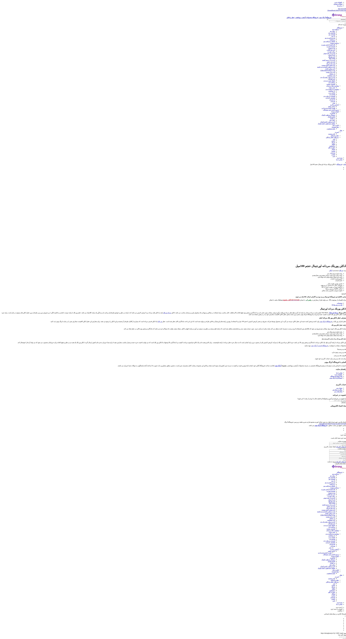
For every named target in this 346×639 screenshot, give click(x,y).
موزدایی (332, 101)
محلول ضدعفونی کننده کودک (326, 123)
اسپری (337, 132)
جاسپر (333, 140)
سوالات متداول (337, 4)
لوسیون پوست (331, 84)
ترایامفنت (332, 146)
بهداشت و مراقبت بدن (332, 89)
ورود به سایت (342, 448)
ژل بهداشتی (331, 91)
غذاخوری (332, 113)
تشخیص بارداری (330, 98)
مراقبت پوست (334, 43)
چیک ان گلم (331, 147)
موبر (333, 103)
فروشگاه (339, 27)
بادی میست (331, 134)
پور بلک (160, 321)
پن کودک (332, 118)
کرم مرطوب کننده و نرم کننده (326, 67)
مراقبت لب (331, 82)
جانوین (333, 154)
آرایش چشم (331, 106)
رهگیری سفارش (337, 390)
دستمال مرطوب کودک (328, 115)
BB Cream (332, 58)
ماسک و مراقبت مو (329, 41)
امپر (334, 139)
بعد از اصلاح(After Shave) (327, 70)
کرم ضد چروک (330, 63)
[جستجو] (345, 23)
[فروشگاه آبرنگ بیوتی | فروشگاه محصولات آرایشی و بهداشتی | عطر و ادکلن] (339, 469)
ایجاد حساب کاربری (340, 463)
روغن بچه (332, 120)
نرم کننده (332, 39)
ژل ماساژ (332, 74)
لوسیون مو (332, 34)
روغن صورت (331, 51)
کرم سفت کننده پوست (328, 65)
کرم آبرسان (331, 55)
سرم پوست (331, 48)
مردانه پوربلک (167, 312)
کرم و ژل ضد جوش (329, 53)
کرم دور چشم (331, 62)
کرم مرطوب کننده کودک (327, 122)
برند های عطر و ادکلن (332, 137)
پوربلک (341, 270)
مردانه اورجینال (333, 312)
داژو (334, 156)
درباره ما (339, 5)
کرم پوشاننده (331, 75)
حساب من (339, 388)
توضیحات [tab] (339, 303)
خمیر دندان (332, 87)
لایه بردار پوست (330, 72)
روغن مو (332, 31)
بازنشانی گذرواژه (341, 447)
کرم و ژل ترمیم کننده (328, 60)
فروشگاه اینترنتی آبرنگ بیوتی (319, 345)
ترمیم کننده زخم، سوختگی (331, 110)
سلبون (333, 151)
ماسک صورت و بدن (329, 80)
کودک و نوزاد (335, 111)
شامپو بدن (332, 94)
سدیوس (332, 153)
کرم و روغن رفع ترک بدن (327, 77)
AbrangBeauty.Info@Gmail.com (336, 10)
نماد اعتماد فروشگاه (336, 376)
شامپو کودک (331, 116)
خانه (344, 164)
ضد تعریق (332, 99)
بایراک (333, 142)
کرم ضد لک (331, 57)
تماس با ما (339, 159)
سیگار (333, 149)
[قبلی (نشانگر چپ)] (345, 638)
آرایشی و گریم (334, 104)
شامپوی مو (332, 33)
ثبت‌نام (343, 402)
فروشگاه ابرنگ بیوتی (326, 321)
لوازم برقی (335, 125)
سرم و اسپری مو (330, 38)
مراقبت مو (335, 29)
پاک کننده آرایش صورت (328, 45)
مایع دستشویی (331, 128)
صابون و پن (331, 92)
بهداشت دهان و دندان (332, 86)
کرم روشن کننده (330, 68)
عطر (341, 130)
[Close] (345, 433)
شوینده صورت (331, 46)
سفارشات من (338, 391)
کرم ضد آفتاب (331, 50)
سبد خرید (339, 158)
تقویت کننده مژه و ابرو (328, 108)
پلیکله (333, 144)
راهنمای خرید (338, 2)
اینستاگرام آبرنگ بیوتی (335, 378)
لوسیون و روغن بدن (329, 96)
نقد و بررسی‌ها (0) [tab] (337, 305)
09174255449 (342, 9)
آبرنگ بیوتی (278, 365)
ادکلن (330, 270)
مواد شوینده (335, 127)
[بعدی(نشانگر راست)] (343, 638)
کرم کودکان (331, 79)
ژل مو (333, 36)
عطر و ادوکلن (335, 135)
